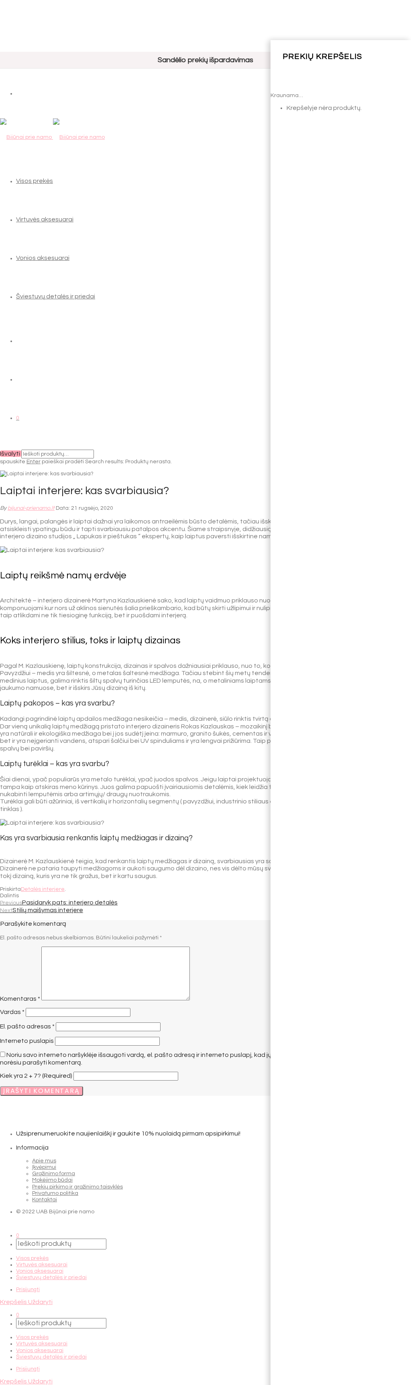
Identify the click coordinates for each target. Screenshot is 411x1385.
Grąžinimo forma (53, 1173)
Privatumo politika (55, 1193)
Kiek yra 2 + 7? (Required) (36, 1076)
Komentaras (20, 998)
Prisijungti (28, 1289)
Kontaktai (44, 1199)
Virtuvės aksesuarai (44, 219)
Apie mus (44, 1161)
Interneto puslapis (27, 1041)
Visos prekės (34, 181)
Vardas (12, 1012)
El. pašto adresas (27, 1026)
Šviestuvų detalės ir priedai (55, 296)
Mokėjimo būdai (52, 1180)
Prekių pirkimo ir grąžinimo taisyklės (77, 1187)
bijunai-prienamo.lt (31, 508)
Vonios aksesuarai (42, 258)
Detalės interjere (43, 889)
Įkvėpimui (44, 1167)
